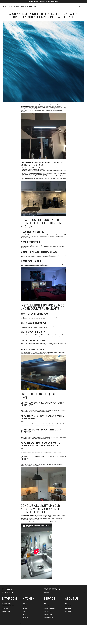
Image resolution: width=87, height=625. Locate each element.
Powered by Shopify (11, 623)
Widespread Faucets (7, 611)
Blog (66, 603)
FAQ (45, 603)
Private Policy (47, 611)
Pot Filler (25, 617)
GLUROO (6, 623)
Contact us (47, 606)
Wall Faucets (5, 608)
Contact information (42, 623)
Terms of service (29, 623)
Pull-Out (25, 608)
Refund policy (18, 623)
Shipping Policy (48, 614)
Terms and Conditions (49, 608)
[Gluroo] (43, 136)
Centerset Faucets (6, 603)
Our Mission (68, 608)
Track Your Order (48, 617)
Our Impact (68, 606)
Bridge (24, 614)
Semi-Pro (25, 603)
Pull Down (25, 606)
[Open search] (76, 6)
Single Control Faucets (8, 606)
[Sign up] (84, 592)
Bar (24, 611)
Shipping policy (35, 623)
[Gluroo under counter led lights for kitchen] (43, 198)
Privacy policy (23, 623)
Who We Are (68, 611)
